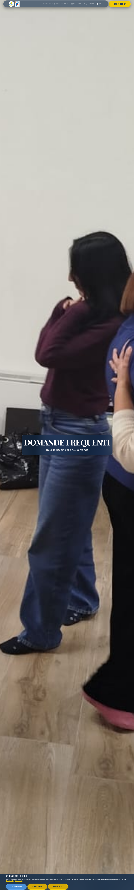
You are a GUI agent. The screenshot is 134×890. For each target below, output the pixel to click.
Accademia (65, 4)
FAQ (85, 4)
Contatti (90, 4)
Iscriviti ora (119, 4)
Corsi (73, 4)
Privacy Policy (19, 881)
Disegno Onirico (53, 4)
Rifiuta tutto (37, 887)
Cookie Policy (10, 881)
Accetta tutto (16, 887)
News (80, 4)
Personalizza (58, 887)
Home (45, 4)
